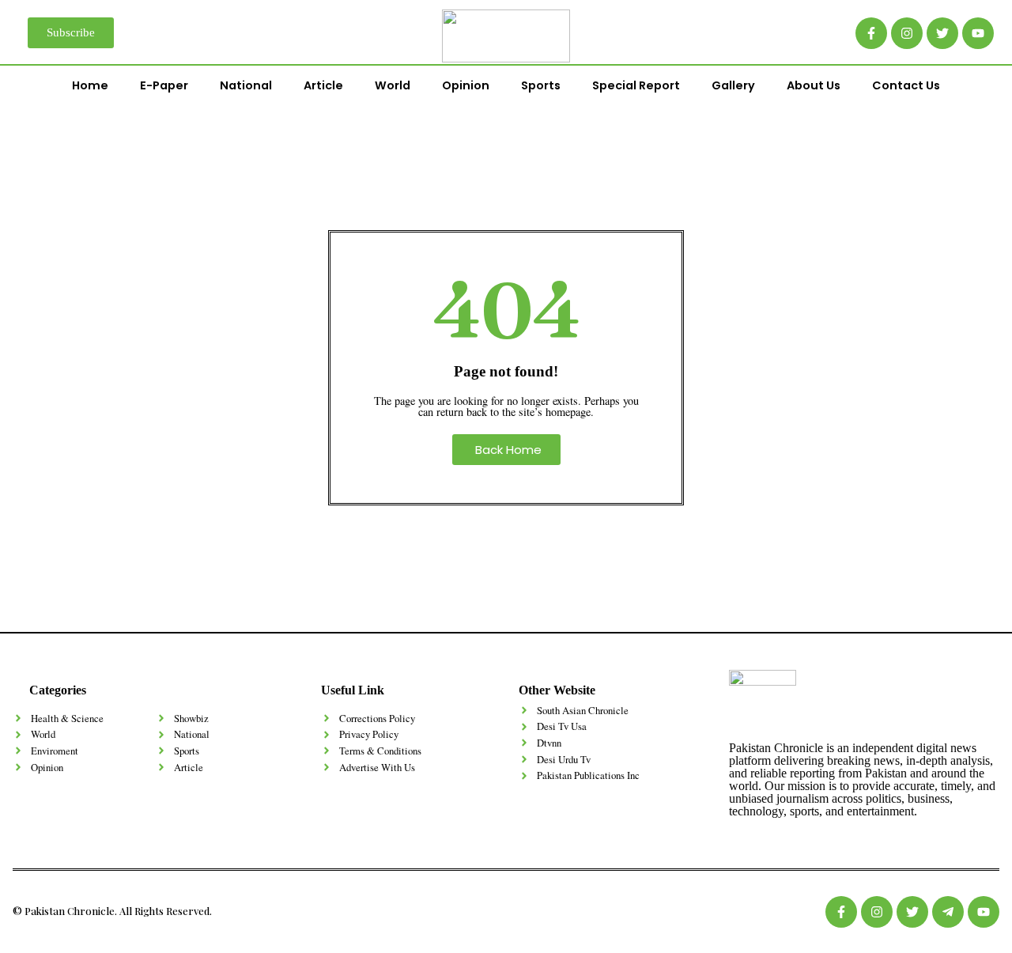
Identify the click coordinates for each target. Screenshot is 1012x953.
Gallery (733, 85)
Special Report (636, 85)
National (246, 85)
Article (323, 85)
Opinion (465, 85)
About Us (813, 85)
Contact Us (906, 85)
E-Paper (164, 85)
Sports (541, 85)
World (392, 85)
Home (90, 85)
